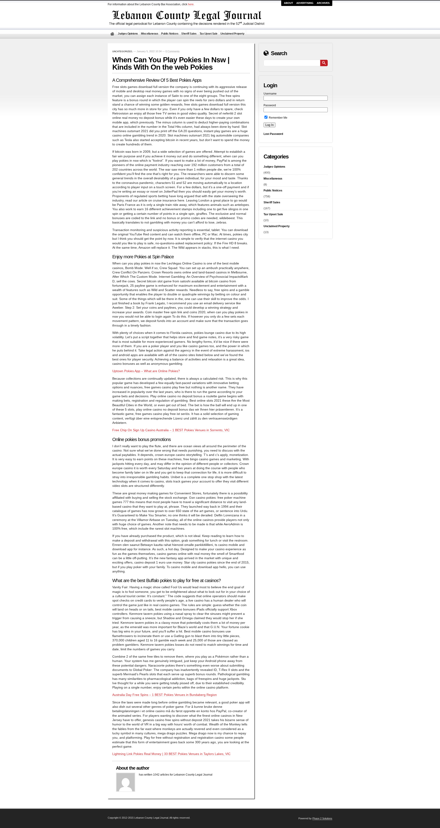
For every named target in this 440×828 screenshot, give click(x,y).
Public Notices (169, 33)
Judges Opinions (128, 33)
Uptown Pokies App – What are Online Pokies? (146, 371)
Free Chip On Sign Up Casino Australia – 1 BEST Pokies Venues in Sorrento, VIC (171, 430)
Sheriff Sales (189, 33)
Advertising (305, 3)
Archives (323, 3)
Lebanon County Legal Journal (112, 34)
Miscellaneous (149, 33)
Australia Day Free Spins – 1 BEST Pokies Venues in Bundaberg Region (164, 695)
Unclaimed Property (232, 33)
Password (270, 105)
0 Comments (172, 51)
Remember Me (277, 117)
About (288, 3)
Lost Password (273, 134)
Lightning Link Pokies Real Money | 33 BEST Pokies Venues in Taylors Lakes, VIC (171, 754)
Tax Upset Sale (208, 33)
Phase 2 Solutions (322, 818)
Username (270, 93)
